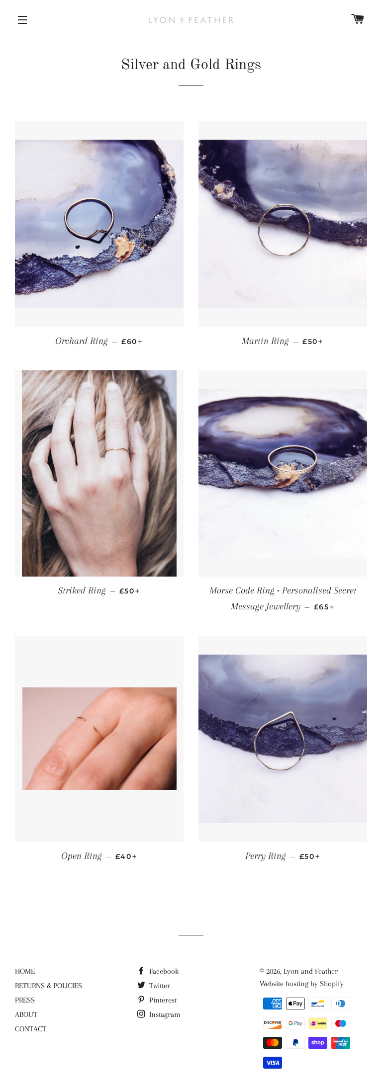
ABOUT (26, 1014)
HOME (25, 971)
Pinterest (162, 1000)
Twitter (158, 985)
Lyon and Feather (311, 971)
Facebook (163, 971)
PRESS (25, 1000)
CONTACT (30, 1028)
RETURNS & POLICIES (48, 985)
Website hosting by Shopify (302, 983)
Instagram (164, 1014)
